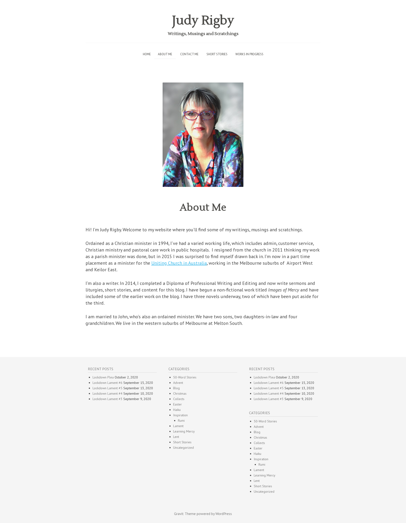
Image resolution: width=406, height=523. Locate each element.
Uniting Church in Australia (179, 263)
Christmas (180, 393)
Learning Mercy (184, 431)
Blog (176, 388)
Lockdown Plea (103, 377)
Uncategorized (183, 447)
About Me (165, 54)
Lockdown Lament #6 (107, 383)
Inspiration (180, 415)
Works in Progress (249, 54)
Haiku (177, 410)
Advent (178, 383)
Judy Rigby (203, 20)
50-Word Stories (184, 377)
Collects (178, 399)
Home (147, 54)
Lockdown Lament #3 (107, 399)
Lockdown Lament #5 (107, 388)
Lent (176, 437)
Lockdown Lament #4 (107, 393)
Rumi (181, 420)
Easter (177, 404)
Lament (178, 426)
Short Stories (217, 54)
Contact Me (189, 54)
